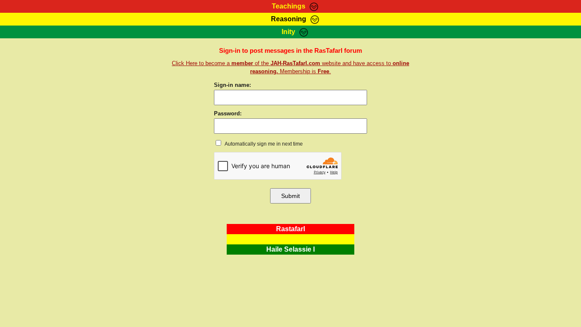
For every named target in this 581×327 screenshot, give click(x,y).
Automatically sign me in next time (263, 144)
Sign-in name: (232, 85)
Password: (228, 113)
